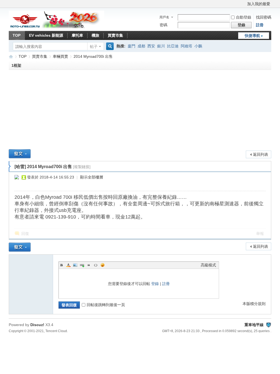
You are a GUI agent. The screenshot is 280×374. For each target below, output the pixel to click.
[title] (268, 325)
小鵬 (198, 46)
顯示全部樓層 (91, 177)
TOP (17, 35)
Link (82, 265)
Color (68, 265)
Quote (89, 265)
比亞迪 (173, 46)
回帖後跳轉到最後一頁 (106, 305)
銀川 (161, 46)
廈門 (131, 46)
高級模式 (208, 265)
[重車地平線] (56, 27)
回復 (25, 233)
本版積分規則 (254, 303)
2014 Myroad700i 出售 (93, 56)
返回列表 (260, 154)
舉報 (260, 233)
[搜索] (109, 46)
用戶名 (164, 17)
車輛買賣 (60, 56)
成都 (141, 46)
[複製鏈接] (82, 167)
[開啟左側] (10, 166)
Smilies (102, 265)
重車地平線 (11, 57)
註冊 (260, 25)
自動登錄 (243, 17)
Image (75, 265)
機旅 (95, 35)
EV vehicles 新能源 (46, 35)
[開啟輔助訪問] (244, 3)
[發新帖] (20, 153)
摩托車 (77, 35)
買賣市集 (115, 35)
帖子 (94, 46)
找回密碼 (263, 17)
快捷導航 (252, 35)
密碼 (163, 25)
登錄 (155, 283)
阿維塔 (186, 46)
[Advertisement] (140, 111)
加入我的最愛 (258, 4)
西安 (151, 46)
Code (95, 265)
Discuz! (37, 325)
